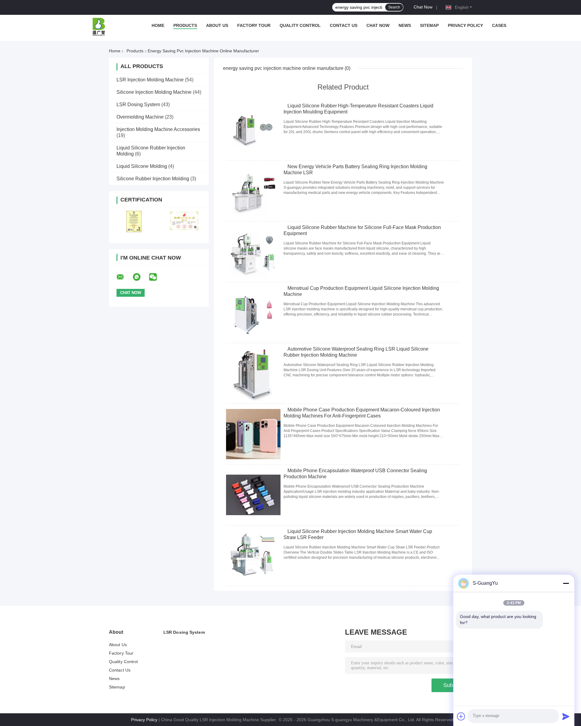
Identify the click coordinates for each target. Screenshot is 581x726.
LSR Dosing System (138, 104)
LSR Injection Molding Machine (150, 79)
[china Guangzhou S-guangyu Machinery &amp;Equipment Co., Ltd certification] (134, 221)
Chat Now (423, 7)
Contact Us (343, 25)
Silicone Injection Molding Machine (154, 92)
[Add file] (461, 716)
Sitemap (429, 25)
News (405, 25)
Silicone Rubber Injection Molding (153, 178)
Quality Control (300, 25)
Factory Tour (254, 25)
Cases (499, 25)
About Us (217, 25)
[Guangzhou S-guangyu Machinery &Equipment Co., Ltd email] (124, 277)
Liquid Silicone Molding (142, 166)
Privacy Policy (465, 25)
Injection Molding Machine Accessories (158, 129)
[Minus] (566, 583)
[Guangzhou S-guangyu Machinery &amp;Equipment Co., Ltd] (99, 27)
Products (185, 25)
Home (158, 25)
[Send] (566, 716)
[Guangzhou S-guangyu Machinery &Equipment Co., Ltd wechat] (156, 277)
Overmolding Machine (140, 116)
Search (394, 7)
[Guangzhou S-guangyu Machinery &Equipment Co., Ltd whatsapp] (140, 277)
